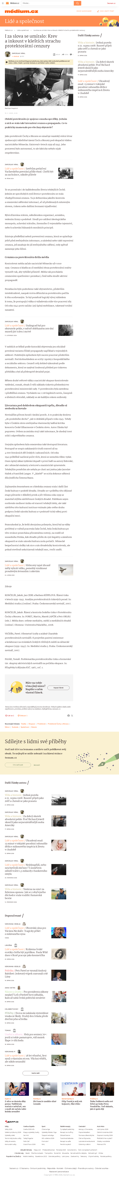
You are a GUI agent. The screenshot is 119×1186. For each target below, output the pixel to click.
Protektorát (41, 724)
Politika (9, 971)
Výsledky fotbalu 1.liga (49, 1132)
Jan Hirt (26, 1135)
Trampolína (49, 1153)
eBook (58, 54)
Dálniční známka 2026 (104, 1132)
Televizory (83, 1156)
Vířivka (100, 1153)
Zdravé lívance (65, 1135)
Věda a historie (86, 43)
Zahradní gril (92, 1153)
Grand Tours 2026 (29, 1144)
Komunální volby (10, 1144)
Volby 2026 (8, 1129)
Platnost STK (101, 1144)
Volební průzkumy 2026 (13, 1132)
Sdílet (66, 54)
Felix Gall (26, 1141)
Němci (7, 727)
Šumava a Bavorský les (86, 1135)
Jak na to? (37, 765)
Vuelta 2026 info (28, 1129)
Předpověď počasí (48, 1150)
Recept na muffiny (66, 1132)
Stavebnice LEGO (41, 1156)
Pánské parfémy (105, 1156)
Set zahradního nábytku (78, 1153)
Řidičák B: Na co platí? (104, 1138)
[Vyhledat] (77, 3)
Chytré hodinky (93, 1156)
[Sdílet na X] (72, 715)
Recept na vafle (65, 1141)
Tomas (8, 1030)
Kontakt (60, 1168)
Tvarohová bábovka (66, 1138)
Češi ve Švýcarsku (85, 1138)
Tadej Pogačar (28, 1138)
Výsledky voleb (10, 1135)
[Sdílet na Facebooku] (68, 715)
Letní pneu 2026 (102, 1129)
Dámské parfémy (54, 1156)
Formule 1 (45, 1141)
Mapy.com (37, 1150)
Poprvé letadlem (84, 1132)
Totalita (23, 724)
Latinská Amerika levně (87, 1141)
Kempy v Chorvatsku (86, 1129)
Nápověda (51, 1168)
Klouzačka (65, 1153)
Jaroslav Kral (18, 53)
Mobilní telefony (28, 1156)
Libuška (8, 945)
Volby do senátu (10, 1141)
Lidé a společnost (14, 169)
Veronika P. (10, 1051)
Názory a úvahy (13, 992)
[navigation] (3, 3)
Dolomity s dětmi (85, 1144)
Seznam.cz (111, 3)
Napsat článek (58, 688)
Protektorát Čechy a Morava (58, 724)
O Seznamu (24, 1168)
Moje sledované (84, 11)
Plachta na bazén (37, 1153)
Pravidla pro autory (86, 1168)
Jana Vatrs (10, 988)
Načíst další (36, 1073)
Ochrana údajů (71, 1168)
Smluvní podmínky (38, 1168)
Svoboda (15, 727)
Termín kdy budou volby (13, 1138)
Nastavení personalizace (59, 1172)
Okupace (31, 724)
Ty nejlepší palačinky (67, 1129)
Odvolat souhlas (101, 1168)
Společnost (25, 727)
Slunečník (57, 1153)
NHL (43, 1144)
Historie (34, 727)
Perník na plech (65, 1144)
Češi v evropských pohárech (87, 1150)
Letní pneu (65, 1156)
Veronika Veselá (12, 924)
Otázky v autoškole (103, 1141)
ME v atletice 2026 (48, 1138)
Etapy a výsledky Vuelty (31, 1132)
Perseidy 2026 (61, 1150)
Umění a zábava (13, 1034)
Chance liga (46, 1129)
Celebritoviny (11, 1009)
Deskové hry (75, 1156)
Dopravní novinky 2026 (105, 1135)
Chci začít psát (107, 11)
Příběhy (9, 1013)
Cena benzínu (72, 1150)
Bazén (28, 1153)
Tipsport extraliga (48, 1135)
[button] (39, 87)
